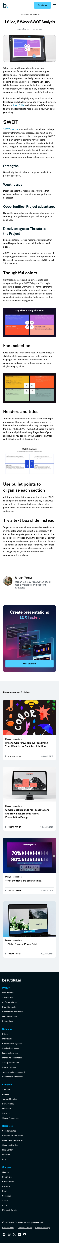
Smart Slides (7, 997)
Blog (4, 1159)
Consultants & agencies (12, 1043)
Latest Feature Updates (12, 1140)
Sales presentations (10, 1062)
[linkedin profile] (4, 1234)
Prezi (4, 1191)
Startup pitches (9, 1067)
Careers (5, 1094)
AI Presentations (9, 1002)
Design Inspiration (30, 14)
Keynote (6, 1186)
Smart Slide (18, 105)
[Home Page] (6, 5)
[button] (54, 5)
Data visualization (9, 1016)
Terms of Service (9, 1099)
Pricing (5, 1034)
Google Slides (8, 1181)
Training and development (13, 1072)
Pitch (4, 1205)
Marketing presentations (12, 1057)
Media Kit (6, 1154)
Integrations (7, 1021)
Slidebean (6, 1196)
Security (6, 1113)
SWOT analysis (10, 129)
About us (6, 1089)
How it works (7, 992)
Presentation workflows (12, 1011)
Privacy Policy (8, 1103)
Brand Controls (8, 1007)
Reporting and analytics (12, 1076)
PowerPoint (7, 1177)
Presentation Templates (12, 1135)
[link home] (11, 979)
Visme (5, 1200)
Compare (6, 1167)
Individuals (7, 1038)
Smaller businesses (10, 1048)
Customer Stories (9, 1145)
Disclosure (6, 1108)
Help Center (7, 1149)
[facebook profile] (24, 1234)
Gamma (5, 1172)
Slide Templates (9, 1131)
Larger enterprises (10, 1053)
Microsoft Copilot (9, 1210)
